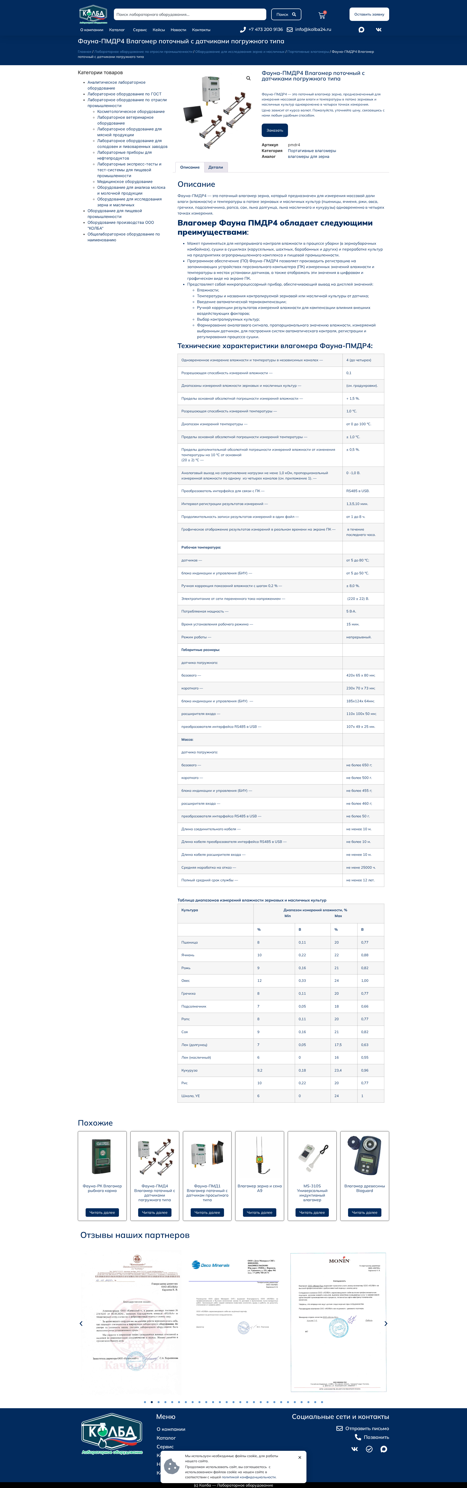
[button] (248, 78)
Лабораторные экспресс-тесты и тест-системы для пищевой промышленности (129, 170)
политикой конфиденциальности (249, 1477)
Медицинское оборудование (125, 181)
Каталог (117, 29)
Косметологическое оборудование (131, 111)
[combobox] (190, 14)
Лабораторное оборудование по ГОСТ (125, 93)
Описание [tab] (190, 167)
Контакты (201, 29)
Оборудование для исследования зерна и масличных (240, 51)
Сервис (140, 29)
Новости (178, 29)
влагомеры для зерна (308, 156)
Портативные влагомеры (308, 51)
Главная (84, 51)
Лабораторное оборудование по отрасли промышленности (143, 51)
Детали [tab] (215, 167)
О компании (91, 29)
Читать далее (102, 1212)
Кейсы (159, 29)
